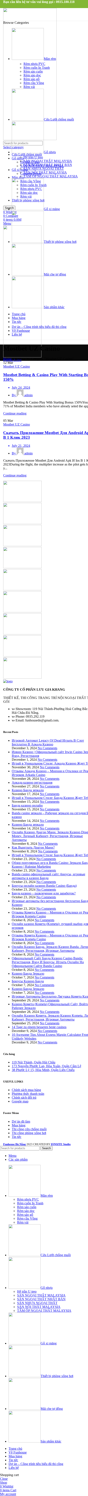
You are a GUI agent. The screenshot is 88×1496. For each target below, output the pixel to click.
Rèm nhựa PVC (34, 64)
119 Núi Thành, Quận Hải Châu (33, 1062)
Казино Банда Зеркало (28, 973)
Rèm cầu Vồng (33, 83)
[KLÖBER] (22, 567)
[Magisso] (22, 523)
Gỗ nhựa (18, 158)
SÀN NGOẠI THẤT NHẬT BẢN (47, 165)
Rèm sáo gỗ (31, 79)
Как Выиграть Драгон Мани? (33, 847)
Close (4, 1479)
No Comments (47, 748)
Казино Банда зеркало (28, 790)
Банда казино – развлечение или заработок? (44, 893)
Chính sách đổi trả (24, 1097)
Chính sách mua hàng (26, 1090)
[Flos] (22, 633)
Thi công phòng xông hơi (29, 1133)
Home (7, 359)
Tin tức (16, 1137)
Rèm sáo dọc (32, 75)
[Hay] (22, 611)
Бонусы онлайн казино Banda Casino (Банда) (44, 885)
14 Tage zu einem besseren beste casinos (39, 1027)
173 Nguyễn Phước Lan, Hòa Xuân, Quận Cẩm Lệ (46, 1066)
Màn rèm (18, 177)
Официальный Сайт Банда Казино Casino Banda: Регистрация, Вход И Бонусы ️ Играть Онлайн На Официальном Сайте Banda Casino (48, 962)
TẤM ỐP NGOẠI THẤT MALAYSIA (50, 176)
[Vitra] (22, 501)
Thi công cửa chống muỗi (29, 1129)
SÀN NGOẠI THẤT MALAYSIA (47, 161)
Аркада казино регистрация (32, 782)
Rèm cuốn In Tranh (36, 67)
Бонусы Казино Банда (28, 981)
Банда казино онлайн (27, 805)
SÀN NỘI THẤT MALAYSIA (45, 172)
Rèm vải (29, 87)
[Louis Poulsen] (22, 545)
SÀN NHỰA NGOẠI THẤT (43, 168)
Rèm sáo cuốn (33, 71)
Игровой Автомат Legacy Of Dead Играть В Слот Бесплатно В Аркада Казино (48, 742)
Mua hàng (18, 1125)
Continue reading (14, 413)
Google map (20, 1101)
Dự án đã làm (21, 1121)
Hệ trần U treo (33, 157)
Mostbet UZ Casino (16, 366)
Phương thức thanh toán (28, 1093)
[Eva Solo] (22, 655)
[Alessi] (22, 677)
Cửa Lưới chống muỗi (27, 154)
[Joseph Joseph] (22, 589)
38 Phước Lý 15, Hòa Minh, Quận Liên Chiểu (43, 1070)
